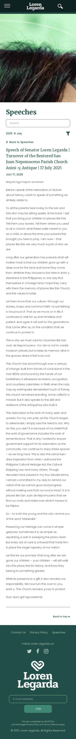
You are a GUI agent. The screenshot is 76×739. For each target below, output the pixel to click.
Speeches (58, 632)
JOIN (38, 709)
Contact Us (18, 632)
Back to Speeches (21, 142)
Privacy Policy (39, 632)
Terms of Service (51, 724)
